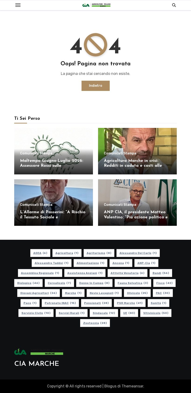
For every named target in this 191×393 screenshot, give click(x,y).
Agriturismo (99, 253)
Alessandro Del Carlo (138, 253)
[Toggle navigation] (18, 5)
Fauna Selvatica (133, 283)
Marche (73, 293)
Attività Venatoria (127, 273)
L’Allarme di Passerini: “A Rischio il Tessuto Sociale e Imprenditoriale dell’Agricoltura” (52, 217)
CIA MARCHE (36, 364)
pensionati (96, 303)
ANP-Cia (146, 263)
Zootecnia (95, 323)
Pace (30, 303)
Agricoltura (66, 253)
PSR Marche (130, 303)
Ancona (121, 263)
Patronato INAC (60, 303)
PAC (163, 293)
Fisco (164, 283)
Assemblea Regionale (40, 273)
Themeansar (132, 386)
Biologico (28, 283)
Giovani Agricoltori (38, 293)
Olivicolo (137, 293)
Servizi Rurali (72, 313)
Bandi (161, 273)
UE (129, 313)
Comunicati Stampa (36, 153)
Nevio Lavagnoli (104, 293)
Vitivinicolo (155, 313)
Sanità (158, 303)
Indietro (95, 86)
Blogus (110, 386)
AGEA (40, 253)
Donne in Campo (94, 283)
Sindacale (104, 313)
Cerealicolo (59, 283)
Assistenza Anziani (84, 273)
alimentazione (90, 263)
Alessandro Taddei (51, 263)
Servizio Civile (36, 313)
